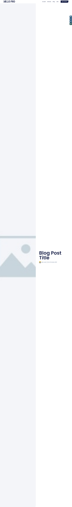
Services (49, 1)
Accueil (44, 1)
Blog (54, 1)
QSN (57, 1)
